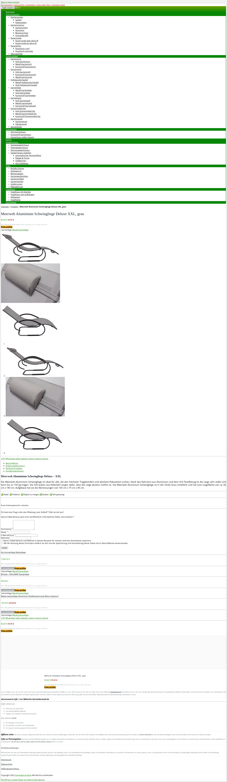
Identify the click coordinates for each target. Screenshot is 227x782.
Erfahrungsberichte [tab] (15, 466)
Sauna (8, 140)
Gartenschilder (17, 179)
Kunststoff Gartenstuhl (25, 74)
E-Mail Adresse (8, 535)
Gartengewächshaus (20, 145)
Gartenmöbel (12, 56)
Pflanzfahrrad (17, 186)
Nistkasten (15, 197)
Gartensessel (16, 119)
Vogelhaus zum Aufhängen (22, 194)
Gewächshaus (12, 142)
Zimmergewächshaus (20, 150)
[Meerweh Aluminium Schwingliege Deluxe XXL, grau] (30, 262)
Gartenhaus (11, 129)
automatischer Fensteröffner (28, 155)
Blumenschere (21, 33)
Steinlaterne (16, 171)
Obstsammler (17, 53)
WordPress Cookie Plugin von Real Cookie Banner (23, 779)
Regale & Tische (22, 158)
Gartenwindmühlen (19, 176)
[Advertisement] (72, 652)
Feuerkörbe (16, 46)
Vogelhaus (10, 189)
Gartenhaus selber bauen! (22, 137)
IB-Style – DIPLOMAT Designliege (15, 574)
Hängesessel (21, 124)
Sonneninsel (16, 126)
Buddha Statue (17, 168)
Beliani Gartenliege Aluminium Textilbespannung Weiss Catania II (29, 596)
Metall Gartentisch (23, 64)
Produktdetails (8, 568)
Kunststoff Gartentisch (25, 67)
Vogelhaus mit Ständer (21, 192)
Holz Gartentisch (22, 61)
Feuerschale (16, 38)
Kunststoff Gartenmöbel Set (27, 116)
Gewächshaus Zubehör (21, 153)
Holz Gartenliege (22, 93)
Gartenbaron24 (115, 692)
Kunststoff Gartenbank (25, 106)
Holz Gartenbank (22, 100)
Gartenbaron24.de (23, 775)
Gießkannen (20, 160)
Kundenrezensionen (15, 471)
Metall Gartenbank (23, 103)
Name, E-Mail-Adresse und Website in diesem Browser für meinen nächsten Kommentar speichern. (47, 540)
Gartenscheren (17, 25)
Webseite (5, 538)
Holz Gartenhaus (18, 132)
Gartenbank (16, 98)
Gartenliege (16, 87)
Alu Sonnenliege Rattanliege (13, 552)
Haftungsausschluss (10, 768)
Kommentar (7, 529)
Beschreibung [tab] (12, 463)
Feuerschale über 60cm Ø (26, 40)
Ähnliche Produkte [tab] (14, 468)
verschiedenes (21, 163)
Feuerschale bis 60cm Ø (25, 43)
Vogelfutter (16, 199)
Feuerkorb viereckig (24, 51)
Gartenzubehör (13, 14)
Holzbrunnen (16, 184)
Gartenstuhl (16, 69)
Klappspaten (21, 22)
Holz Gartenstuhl (23, 72)
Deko (8, 166)
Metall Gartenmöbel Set (26, 113)
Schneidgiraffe (21, 35)
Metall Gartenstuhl (23, 77)
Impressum (6, 759)
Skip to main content (10, 2)
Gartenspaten (17, 17)
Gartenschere (21, 27)
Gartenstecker (17, 181)
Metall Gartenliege (23, 90)
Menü (17, 7)
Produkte (14, 206)
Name (4, 532)
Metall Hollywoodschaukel (27, 82)
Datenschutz (6, 764)
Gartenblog (11, 202)
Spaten (18, 20)
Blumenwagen (17, 173)
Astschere (19, 30)
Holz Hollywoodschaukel (26, 85)
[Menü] (33, 5)
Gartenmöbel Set (18, 108)
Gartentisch (16, 59)
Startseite (10, 12)
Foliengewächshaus (19, 147)
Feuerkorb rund (22, 48)
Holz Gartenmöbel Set (25, 111)
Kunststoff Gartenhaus (21, 134)
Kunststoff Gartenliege (25, 95)
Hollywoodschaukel (19, 80)
